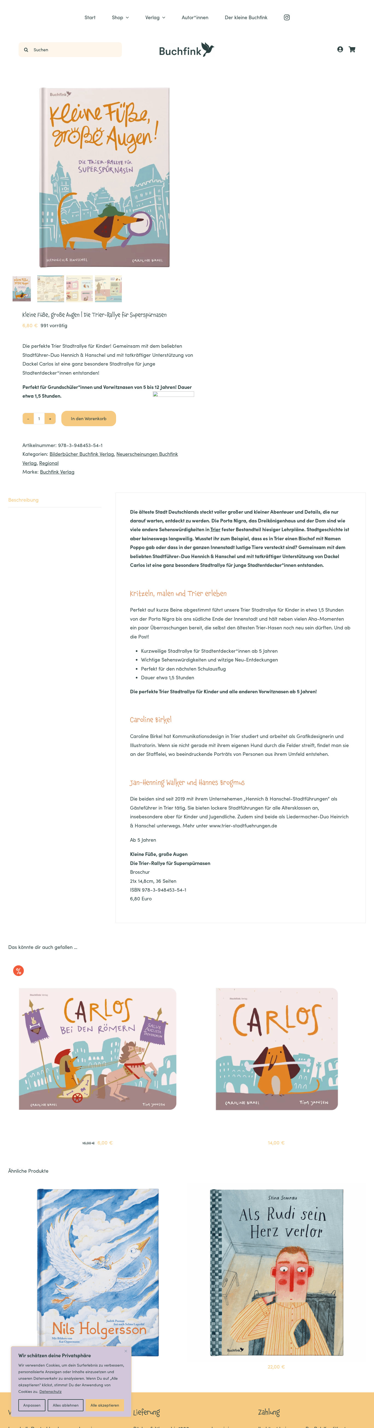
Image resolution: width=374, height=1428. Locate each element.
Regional (49, 463)
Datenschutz (50, 1391)
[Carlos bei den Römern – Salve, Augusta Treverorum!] (97, 963)
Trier (215, 529)
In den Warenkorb (89, 418)
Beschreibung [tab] (23, 499)
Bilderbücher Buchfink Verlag (82, 454)
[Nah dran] (125, 1351)
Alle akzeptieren (105, 1405)
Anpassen (32, 1405)
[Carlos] (276, 963)
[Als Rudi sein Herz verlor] (276, 1187)
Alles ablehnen (66, 1405)
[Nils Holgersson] (97, 1187)
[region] (71, 1381)
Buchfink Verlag (57, 471)
